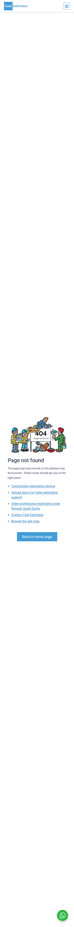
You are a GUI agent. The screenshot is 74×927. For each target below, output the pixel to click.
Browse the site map (25, 521)
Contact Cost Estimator (27, 515)
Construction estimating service (33, 486)
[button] (66, 6)
